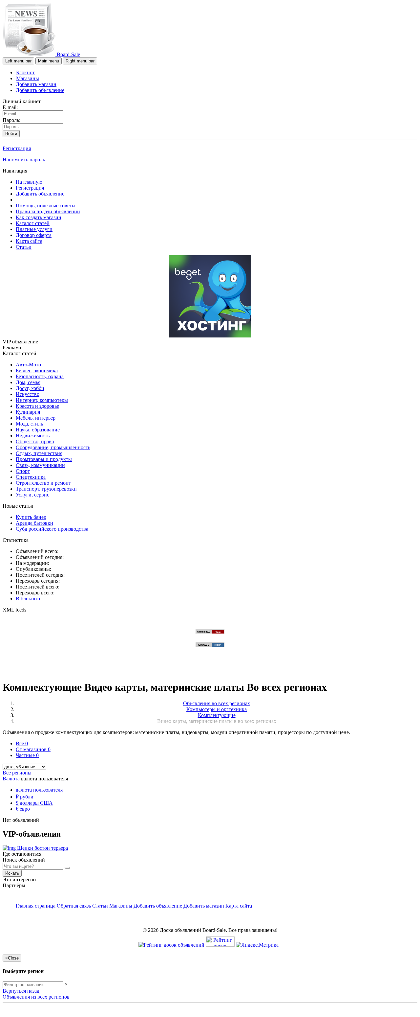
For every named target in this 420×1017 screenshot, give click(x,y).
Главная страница (36, 906)
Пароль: (11, 120)
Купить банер (31, 517)
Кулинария (28, 412)
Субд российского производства (52, 529)
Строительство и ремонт (43, 483)
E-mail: (10, 107)
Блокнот (25, 72)
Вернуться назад (21, 991)
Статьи (24, 247)
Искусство (27, 394)
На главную (29, 182)
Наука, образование (38, 429)
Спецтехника (31, 477)
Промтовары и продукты (44, 459)
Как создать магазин (38, 217)
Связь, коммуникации (40, 465)
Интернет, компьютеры (42, 400)
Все (22, 743)
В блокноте (28, 598)
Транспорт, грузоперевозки (46, 489)
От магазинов (33, 749)
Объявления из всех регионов (36, 997)
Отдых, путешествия (39, 453)
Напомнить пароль (24, 159)
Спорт (23, 471)
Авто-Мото (28, 364)
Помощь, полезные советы (45, 205)
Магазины (27, 78)
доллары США (34, 803)
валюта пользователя (39, 790)
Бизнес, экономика (37, 370)
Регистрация (17, 148)
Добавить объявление (40, 90)
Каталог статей (33, 223)
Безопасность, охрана (40, 376)
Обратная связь (74, 906)
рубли (24, 796)
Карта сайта (29, 241)
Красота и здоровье (37, 406)
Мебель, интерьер (35, 418)
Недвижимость (33, 435)
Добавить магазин (36, 84)
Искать (12, 873)
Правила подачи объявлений (48, 211)
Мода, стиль (29, 424)
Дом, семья (28, 382)
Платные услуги (34, 229)
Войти (11, 133)
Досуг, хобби (30, 388)
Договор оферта (34, 235)
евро (23, 809)
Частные (27, 755)
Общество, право (35, 441)
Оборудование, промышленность (53, 447)
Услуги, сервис (32, 494)
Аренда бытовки (34, 523)
